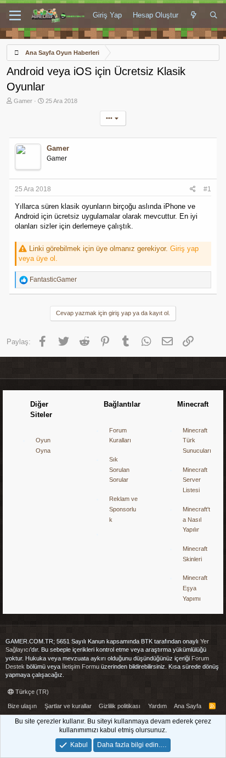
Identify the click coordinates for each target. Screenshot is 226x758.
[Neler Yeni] (194, 15)
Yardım (157, 706)
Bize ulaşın (22, 706)
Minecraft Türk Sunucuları (197, 440)
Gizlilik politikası (119, 706)
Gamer (23, 101)
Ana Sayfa (187, 706)
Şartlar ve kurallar (68, 706)
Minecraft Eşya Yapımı (195, 587)
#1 (207, 189)
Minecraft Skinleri (195, 553)
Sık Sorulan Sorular (119, 469)
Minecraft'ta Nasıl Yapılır (196, 519)
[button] (15, 16)
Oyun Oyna (43, 445)
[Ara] (214, 15)
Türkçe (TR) (31, 691)
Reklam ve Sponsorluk (123, 508)
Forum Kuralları (120, 435)
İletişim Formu (80, 666)
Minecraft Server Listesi (195, 479)
